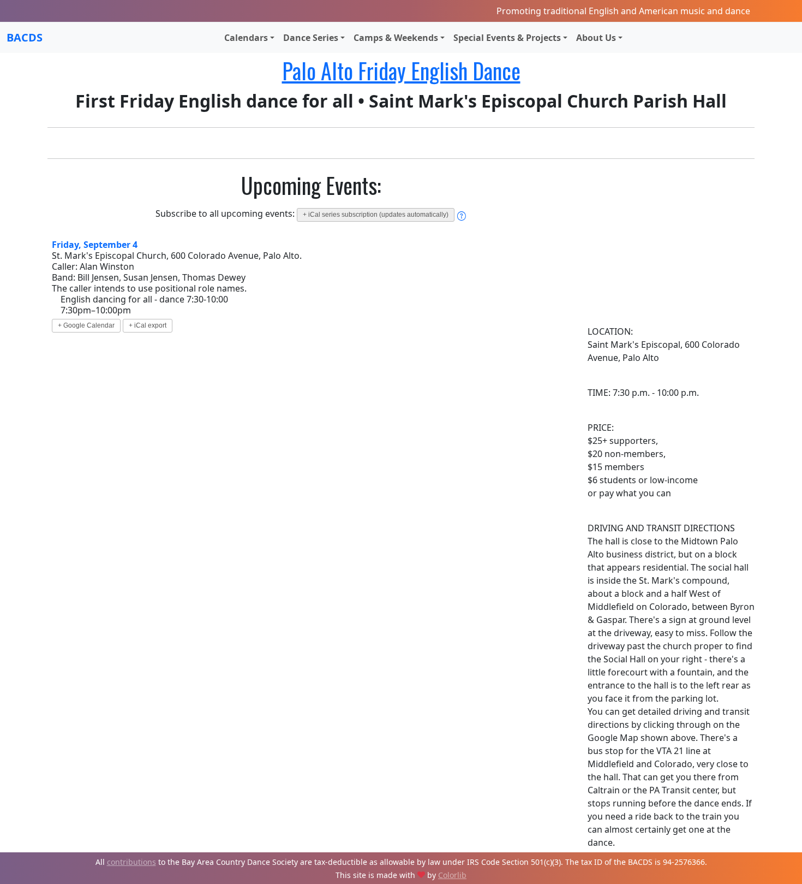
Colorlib (452, 875)
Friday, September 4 (94, 245)
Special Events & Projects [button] (507, 38)
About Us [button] (596, 38)
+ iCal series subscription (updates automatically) (375, 214)
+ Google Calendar (86, 325)
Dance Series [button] (310, 38)
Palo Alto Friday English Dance (401, 70)
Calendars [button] (246, 38)
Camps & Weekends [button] (396, 38)
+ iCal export (147, 325)
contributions (131, 862)
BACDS (25, 37)
